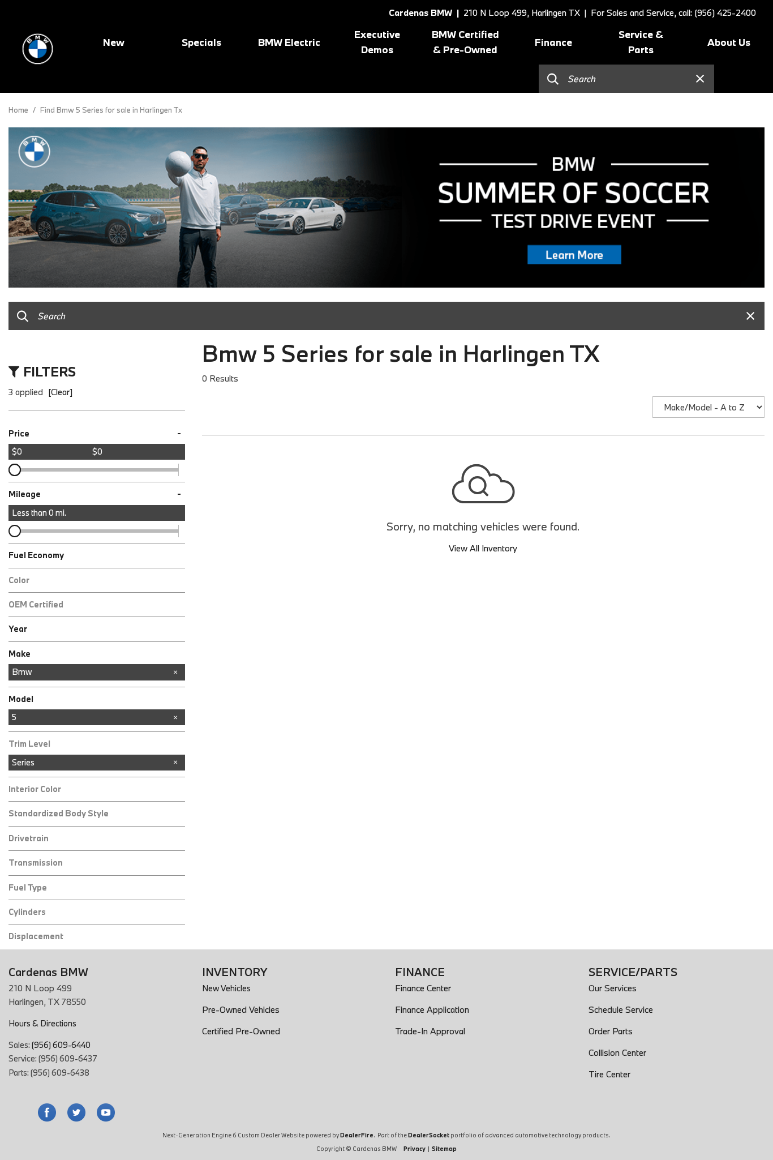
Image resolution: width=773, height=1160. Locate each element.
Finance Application (432, 1009)
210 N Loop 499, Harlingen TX (521, 12)
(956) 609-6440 (61, 1044)
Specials (201, 42)
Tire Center (609, 1074)
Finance (553, 42)
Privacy (414, 1149)
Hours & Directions (42, 1023)
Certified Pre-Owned (241, 1031)
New (113, 42)
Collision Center (617, 1052)
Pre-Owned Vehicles (241, 1009)
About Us (728, 42)
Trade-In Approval (430, 1031)
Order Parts (611, 1031)
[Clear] (60, 391)
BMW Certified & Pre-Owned (465, 42)
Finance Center (423, 988)
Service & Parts (641, 42)
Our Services (613, 988)
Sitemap (444, 1149)
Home (19, 110)
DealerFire (356, 1135)
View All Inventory (483, 548)
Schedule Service (621, 1009)
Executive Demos (377, 42)
